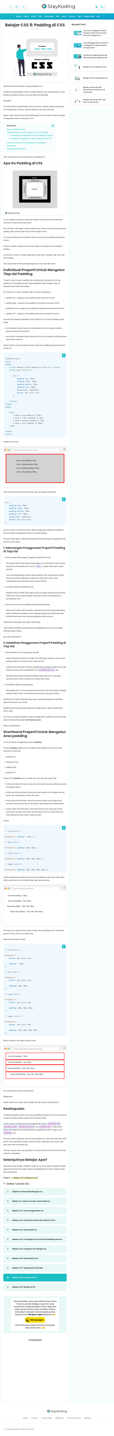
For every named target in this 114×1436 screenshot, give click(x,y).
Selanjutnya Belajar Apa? (16, 149)
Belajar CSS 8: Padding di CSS (95, 78)
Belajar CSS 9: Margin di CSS (94, 67)
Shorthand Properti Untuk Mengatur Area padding (26, 143)
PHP (57, 16)
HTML (33, 16)
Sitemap (87, 1418)
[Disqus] (35, 1371)
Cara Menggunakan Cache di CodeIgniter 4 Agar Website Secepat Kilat (95, 45)
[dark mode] (96, 6)
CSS (40, 16)
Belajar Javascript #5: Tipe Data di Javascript (94, 101)
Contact (34, 1418)
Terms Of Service (74, 1418)
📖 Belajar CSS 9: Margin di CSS (24, 1178)
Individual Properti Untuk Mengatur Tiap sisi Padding (27, 132)
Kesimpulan (11, 146)
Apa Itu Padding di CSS (16, 129)
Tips (79, 16)
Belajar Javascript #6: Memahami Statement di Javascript (94, 89)
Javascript (49, 16)
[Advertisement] (91, 125)
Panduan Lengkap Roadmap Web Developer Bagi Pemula (95, 56)
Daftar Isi (11, 125)
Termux (72, 16)
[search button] (101, 6)
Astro (63, 16)
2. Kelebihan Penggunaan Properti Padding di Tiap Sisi (31, 138)
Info (98, 16)
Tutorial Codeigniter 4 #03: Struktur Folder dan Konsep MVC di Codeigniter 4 (94, 33)
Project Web (88, 16)
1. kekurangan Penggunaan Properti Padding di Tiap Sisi (31, 135)
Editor (26, 16)
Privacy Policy (47, 1418)
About (25, 1418)
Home (18, 16)
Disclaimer (60, 1418)
